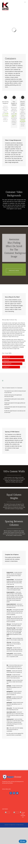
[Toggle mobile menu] (25, 2)
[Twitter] (17, 793)
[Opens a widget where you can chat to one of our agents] (23, 841)
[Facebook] (11, 793)
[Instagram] (14, 793)
